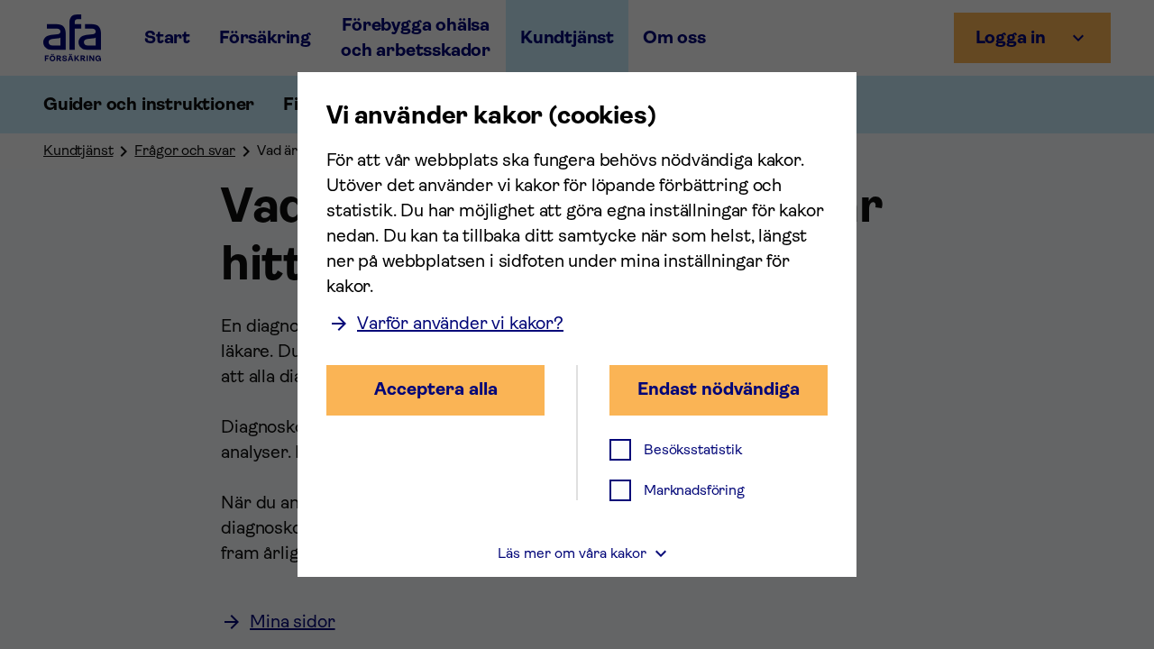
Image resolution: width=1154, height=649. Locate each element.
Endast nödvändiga (718, 389)
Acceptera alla (436, 389)
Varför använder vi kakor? (460, 323)
